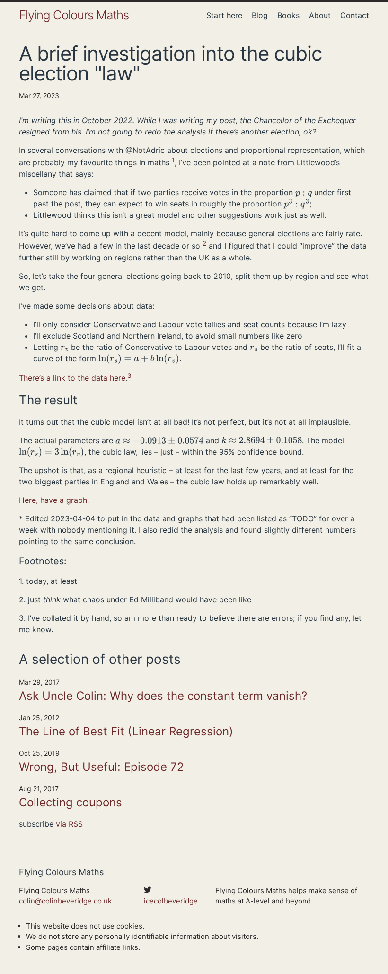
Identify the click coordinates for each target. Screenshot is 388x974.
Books (288, 15)
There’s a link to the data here (72, 378)
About (320, 15)
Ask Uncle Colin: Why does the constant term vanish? (163, 696)
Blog (260, 15)
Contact (354, 15)
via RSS (69, 824)
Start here (224, 15)
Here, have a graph (53, 500)
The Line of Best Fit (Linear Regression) (126, 731)
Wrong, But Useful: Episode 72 (101, 767)
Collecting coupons (70, 802)
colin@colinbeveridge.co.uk (65, 900)
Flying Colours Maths (74, 15)
